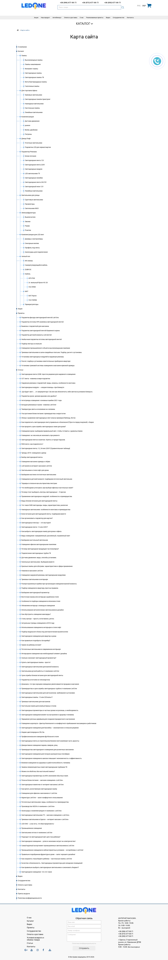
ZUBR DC (28, 269)
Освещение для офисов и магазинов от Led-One (39, 793)
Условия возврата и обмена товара (35, 938)
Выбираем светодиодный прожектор (35, 592)
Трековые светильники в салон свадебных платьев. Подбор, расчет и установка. (51, 352)
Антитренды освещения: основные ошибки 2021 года (41, 400)
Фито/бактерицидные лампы (36, 82)
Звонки (27, 221)
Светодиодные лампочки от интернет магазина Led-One (42, 784)
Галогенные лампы (32, 86)
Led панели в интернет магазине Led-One (36, 466)
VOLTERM (32, 287)
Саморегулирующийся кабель (36, 265)
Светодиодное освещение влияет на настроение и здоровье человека (47, 715)
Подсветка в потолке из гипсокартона (35, 680)
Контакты (130, 17)
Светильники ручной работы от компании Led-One (40, 671)
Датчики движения (32, 121)
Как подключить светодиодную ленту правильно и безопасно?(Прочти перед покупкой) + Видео (57, 422)
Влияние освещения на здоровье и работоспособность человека (45, 763)
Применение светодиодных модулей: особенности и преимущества (46, 496)
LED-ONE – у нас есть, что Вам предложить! (37, 824)
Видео (108, 17)
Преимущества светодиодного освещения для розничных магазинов (47, 749)
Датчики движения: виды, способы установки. (39, 557)
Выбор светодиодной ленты (32, 457)
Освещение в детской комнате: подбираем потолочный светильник (46, 479)
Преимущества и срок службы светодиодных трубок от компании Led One (49, 688)
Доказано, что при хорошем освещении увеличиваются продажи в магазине (50, 684)
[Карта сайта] (50, 950)
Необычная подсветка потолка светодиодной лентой (41, 339)
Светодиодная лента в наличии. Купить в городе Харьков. (43, 440)
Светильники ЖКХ (32, 208)
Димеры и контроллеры (34, 239)
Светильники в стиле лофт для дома (35, 470)
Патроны (28, 134)
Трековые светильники (33, 95)
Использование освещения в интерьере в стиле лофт (41, 627)
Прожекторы (30, 204)
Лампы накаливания (33, 64)
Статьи (20, 370)
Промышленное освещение (31, 828)
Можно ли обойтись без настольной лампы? (38, 771)
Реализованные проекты (94, 17)
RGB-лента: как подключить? (32, 444)
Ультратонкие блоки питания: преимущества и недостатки (43, 413)
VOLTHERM (32, 300)
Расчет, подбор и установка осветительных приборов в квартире (45, 361)
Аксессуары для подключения (36, 252)
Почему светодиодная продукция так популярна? (40, 549)
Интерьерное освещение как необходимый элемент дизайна (44, 653)
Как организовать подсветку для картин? (37, 518)
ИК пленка (29, 261)
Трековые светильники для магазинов (35, 701)
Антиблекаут (57, 17)
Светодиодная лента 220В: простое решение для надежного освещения (48, 374)
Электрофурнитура (28, 213)
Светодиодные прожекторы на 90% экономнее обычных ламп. (44, 776)
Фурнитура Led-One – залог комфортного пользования (42, 797)
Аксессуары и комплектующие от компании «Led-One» (41, 811)
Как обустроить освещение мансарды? (36, 614)
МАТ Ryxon (32, 296)
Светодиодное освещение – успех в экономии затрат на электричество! (48, 841)
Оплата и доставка (70, 17)
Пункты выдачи (24, 893)
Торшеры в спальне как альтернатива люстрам (39, 483)
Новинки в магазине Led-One (32, 571)
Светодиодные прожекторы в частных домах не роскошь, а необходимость (49, 710)
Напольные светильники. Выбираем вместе (37, 562)
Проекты (21, 313)
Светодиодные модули (33, 169)
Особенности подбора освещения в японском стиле (40, 601)
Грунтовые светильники (34, 200)
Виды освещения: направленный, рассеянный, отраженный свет (45, 536)
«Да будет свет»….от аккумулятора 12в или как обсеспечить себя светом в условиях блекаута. (57, 392)
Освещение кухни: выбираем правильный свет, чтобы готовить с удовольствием (51, 431)
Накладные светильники (34, 104)
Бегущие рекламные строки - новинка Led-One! (38, 405)
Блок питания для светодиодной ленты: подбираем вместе (43, 514)
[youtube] (32, 951)
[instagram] (38, 951)
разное (27, 125)
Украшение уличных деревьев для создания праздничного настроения (48, 719)
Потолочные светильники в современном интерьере (41, 649)
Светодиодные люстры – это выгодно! (36, 523)
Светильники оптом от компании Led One (36, 832)
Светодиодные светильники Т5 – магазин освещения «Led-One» (45, 815)
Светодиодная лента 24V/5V (36, 182)
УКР (144, 6)
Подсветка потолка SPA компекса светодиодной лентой (42, 322)
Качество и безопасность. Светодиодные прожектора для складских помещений (51, 863)
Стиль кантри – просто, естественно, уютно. (37, 619)
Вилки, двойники (31, 130)
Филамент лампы (31, 69)
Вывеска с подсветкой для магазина (35, 326)
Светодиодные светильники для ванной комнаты (40, 667)
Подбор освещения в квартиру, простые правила (39, 588)
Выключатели (30, 217)
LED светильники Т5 (32, 173)
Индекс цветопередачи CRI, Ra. (33, 732)
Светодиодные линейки (34, 178)
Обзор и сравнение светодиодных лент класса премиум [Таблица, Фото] (48, 418)
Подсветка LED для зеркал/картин (38, 147)
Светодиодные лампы (33, 73)
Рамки (27, 226)
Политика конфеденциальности (30, 898)
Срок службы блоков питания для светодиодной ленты (42, 675)
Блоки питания (30, 156)
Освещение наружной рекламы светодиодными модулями (43, 575)
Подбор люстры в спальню (31, 344)
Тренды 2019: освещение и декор (33, 453)
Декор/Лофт (26, 138)
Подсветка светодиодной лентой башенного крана (40, 330)
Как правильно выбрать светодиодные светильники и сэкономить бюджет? (50, 867)
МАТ (26, 291)
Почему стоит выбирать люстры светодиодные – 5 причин (43, 492)
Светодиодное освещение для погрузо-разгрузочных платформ (45, 754)
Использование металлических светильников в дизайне (42, 610)
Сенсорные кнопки (32, 243)
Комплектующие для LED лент (32, 234)
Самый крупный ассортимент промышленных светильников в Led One (47, 845)
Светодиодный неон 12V (34, 186)
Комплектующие (27, 117)
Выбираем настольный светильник (34, 540)
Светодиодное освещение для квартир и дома (38, 636)
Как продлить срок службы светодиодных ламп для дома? (43, 426)
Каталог (83, 23)
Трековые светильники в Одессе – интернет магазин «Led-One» (45, 819)
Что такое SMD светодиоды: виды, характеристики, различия (44, 505)
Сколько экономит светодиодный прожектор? (38, 658)
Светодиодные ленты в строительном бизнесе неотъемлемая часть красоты (50, 741)
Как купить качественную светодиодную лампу (39, 789)
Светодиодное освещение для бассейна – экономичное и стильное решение (50, 728)
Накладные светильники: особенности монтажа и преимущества (45, 509)
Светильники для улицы (30, 195)
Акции (36, 17)
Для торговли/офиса (29, 90)
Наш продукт (45, 17)
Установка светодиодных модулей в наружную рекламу (42, 357)
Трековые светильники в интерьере (34, 579)
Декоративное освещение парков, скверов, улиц (39, 745)
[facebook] (44, 951)
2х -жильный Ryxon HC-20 (38, 282)
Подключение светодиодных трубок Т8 (36, 553)
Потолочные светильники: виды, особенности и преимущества (45, 802)
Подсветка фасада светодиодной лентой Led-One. (40, 317)
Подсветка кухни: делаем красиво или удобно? (39, 396)
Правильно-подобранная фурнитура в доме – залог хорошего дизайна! (48, 854)
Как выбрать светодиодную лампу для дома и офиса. (41, 531)
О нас (82, 17)
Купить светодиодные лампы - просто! (36, 662)
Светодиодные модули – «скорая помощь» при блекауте (42, 387)
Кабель (27, 274)
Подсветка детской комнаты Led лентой (36, 335)
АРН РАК (31, 278)
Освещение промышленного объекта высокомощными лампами (45, 348)
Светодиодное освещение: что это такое (36, 872)
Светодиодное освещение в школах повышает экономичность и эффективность (51, 758)
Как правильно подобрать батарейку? (35, 640)
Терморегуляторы (31, 304)
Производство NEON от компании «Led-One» (38, 806)
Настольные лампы (32, 108)
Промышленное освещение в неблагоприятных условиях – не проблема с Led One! (52, 850)
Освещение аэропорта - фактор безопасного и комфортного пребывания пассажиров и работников (58, 723)
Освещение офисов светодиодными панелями (38, 544)
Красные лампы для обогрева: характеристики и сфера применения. (47, 566)
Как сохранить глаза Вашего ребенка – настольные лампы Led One (46, 859)
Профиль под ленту (32, 248)
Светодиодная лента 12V (34, 160)
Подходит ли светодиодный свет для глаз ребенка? (40, 837)
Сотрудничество (118, 17)
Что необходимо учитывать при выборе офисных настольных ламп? (47, 488)
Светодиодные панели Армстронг (37, 99)
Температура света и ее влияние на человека (38, 409)
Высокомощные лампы (34, 60)
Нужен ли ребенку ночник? (31, 645)
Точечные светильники (33, 143)
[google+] (26, 951)
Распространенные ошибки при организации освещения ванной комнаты (49, 584)
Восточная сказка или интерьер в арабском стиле (40, 597)
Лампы (24, 55)
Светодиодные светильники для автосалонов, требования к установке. (48, 693)
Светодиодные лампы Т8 (34, 77)
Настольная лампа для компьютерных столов (38, 706)
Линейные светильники (34, 112)
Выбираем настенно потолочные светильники (38, 474)
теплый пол (25, 256)
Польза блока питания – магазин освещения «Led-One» (42, 780)
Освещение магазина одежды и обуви (35, 461)
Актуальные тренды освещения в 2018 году (37, 623)
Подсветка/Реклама (29, 152)
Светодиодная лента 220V (35, 165)
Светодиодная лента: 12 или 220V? (34, 527)
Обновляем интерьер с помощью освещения (38, 605)
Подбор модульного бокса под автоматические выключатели (44, 632)
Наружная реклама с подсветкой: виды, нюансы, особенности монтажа (48, 383)
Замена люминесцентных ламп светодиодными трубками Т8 (44, 767)
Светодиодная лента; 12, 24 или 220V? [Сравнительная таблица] (45, 448)
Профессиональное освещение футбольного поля (40, 736)
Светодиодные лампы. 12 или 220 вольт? (37, 697)
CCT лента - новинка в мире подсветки (35, 378)
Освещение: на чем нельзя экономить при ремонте (40, 435)
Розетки (28, 230)
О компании (22, 47)
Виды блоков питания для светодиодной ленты (39, 501)
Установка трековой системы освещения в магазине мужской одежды (48, 365)
